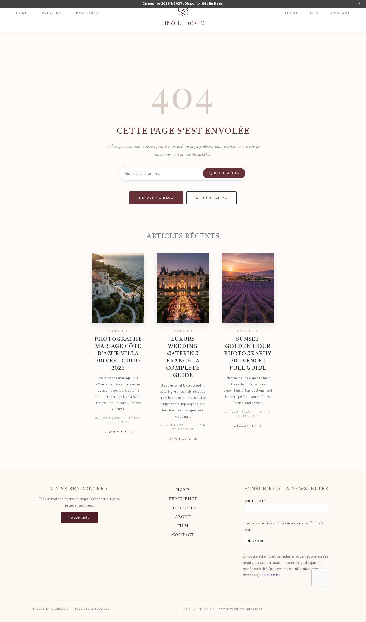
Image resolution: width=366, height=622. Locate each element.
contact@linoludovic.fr (241, 609)
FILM (183, 526)
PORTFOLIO (183, 508)
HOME (183, 490)
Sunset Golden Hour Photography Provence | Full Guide (247, 354)
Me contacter (79, 517)
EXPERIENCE (183, 499)
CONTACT (183, 535)
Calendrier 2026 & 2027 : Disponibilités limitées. (183, 3)
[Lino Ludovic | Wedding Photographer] (183, 10)
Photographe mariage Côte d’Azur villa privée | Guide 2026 (118, 354)
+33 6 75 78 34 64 (198, 609)
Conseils (118, 331)
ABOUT (183, 517)
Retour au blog (156, 198)
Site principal (211, 198)
